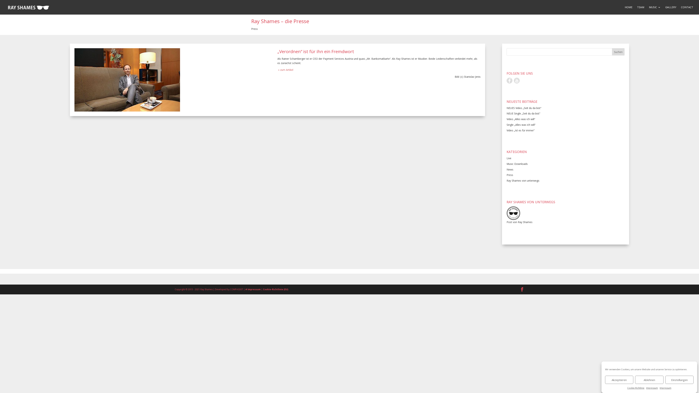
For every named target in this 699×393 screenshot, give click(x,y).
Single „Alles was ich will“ (521, 124)
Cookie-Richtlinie (635, 388)
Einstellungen (679, 380)
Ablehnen (649, 380)
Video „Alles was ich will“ (521, 119)
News (510, 169)
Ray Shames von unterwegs (523, 180)
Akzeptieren (619, 380)
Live (509, 158)
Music (653, 7)
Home (628, 7)
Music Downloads (517, 164)
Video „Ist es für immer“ (521, 130)
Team (640, 7)
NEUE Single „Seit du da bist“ (523, 113)
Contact (687, 7)
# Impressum (253, 289)
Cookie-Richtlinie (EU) (275, 289)
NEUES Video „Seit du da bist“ (524, 108)
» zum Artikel (285, 70)
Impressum (652, 388)
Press (254, 29)
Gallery (670, 7)
